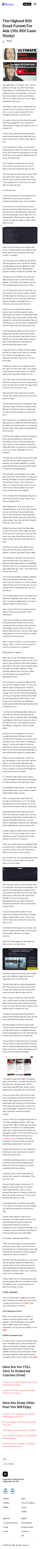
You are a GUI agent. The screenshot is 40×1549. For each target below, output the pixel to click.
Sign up (27, 4)
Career (5, 1531)
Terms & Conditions (28, 1503)
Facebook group (9, 1138)
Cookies (24, 1512)
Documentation (26, 1523)
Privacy (23, 1507)
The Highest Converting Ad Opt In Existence (20, 1430)
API (22, 1536)
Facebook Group (27, 1527)
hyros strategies (9, 1464)
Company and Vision (10, 1523)
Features (6, 1503)
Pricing (5, 1527)
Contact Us (25, 1531)
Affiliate (6, 1507)
